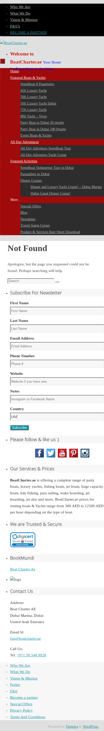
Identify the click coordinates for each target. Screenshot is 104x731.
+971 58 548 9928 (31, 655)
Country (17, 409)
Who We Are (20, 7)
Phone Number (22, 356)
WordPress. (91, 726)
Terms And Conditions (27, 717)
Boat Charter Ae (22, 569)
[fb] (39, 457)
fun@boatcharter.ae (25, 638)
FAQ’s (15, 26)
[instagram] (85, 457)
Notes (14, 391)
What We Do (20, 13)
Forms (15, 685)
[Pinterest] (73, 457)
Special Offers (21, 704)
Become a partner (24, 697)
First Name (19, 303)
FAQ (13, 691)
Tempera (72, 726)
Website (16, 374)
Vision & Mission (24, 20)
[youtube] (62, 457)
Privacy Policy (21, 710)
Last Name (19, 321)
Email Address (22, 338)
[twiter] (51, 457)
